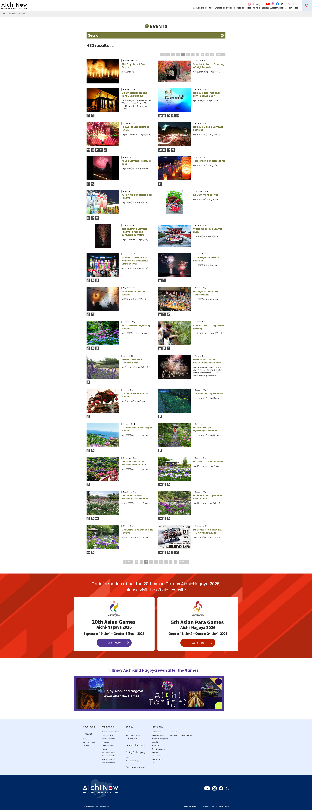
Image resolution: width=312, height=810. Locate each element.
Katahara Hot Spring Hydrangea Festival (134, 463)
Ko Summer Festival (205, 195)
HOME (4, 14)
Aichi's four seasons (133, 735)
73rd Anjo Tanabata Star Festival (137, 196)
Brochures (155, 745)
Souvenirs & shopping (133, 761)
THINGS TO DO (13, 14)
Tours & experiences (109, 759)
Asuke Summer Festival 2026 (136, 162)
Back (166, 54)
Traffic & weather (158, 735)
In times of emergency (160, 739)
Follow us (173, 732)
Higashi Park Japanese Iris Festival (207, 497)
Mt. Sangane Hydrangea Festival (137, 429)
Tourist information (158, 749)
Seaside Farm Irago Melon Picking (209, 327)
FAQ (153, 763)
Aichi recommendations (110, 732)
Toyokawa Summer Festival (134, 293)
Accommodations (278, 8)
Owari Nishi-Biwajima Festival (135, 395)
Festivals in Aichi (131, 739)
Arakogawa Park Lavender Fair (132, 361)
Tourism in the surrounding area (181, 735)
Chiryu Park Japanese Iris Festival (137, 531)
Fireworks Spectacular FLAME (135, 128)
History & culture (108, 735)
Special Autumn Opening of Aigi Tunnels (208, 66)
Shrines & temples (108, 739)
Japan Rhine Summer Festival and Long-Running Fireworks (135, 232)
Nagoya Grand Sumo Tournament (206, 293)
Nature (104, 749)
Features (209, 8)
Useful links (156, 742)
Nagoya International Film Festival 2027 (206, 94)
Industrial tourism (108, 745)
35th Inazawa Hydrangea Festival (137, 327)
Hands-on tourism (108, 752)
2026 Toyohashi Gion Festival (206, 259)
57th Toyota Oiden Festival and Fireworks (207, 361)
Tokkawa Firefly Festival (208, 393)
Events (229, 8)
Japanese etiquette (159, 759)
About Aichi (198, 8)
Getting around (157, 732)
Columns (86, 746)
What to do (220, 8)
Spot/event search (108, 763)
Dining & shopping (261, 8)
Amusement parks (108, 756)
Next (219, 54)
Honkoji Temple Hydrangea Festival (205, 429)
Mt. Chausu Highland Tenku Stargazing (134, 94)
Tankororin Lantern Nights (209, 161)
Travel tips (293, 8)
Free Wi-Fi (155, 752)
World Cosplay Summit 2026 (207, 230)
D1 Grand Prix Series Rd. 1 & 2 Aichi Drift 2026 (208, 531)
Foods (128, 757)
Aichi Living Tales (89, 742)
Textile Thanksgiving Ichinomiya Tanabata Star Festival (135, 260)
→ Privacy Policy (189, 806)
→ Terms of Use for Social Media (214, 806)
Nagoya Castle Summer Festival (208, 128)
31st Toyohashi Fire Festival (133, 66)
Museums (105, 742)
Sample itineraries (242, 8)
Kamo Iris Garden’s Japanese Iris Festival (135, 497)
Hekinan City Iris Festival (208, 461)
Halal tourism (156, 756)
